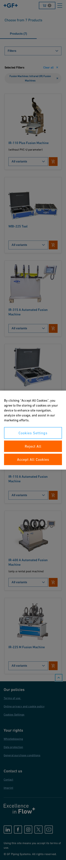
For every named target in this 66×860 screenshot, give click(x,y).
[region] (33, 430)
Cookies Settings (33, 433)
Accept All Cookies (33, 459)
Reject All (33, 446)
